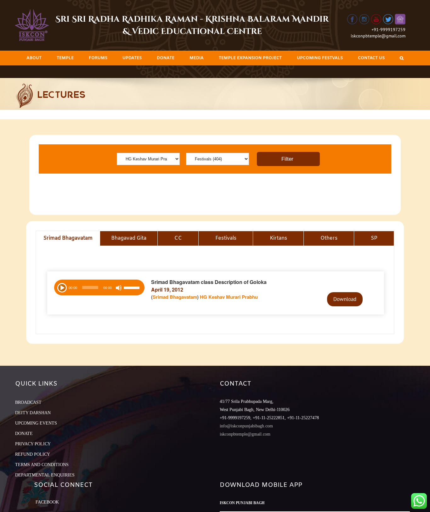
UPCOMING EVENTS (36, 423)
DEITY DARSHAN (33, 412)
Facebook (47, 502)
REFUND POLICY (32, 454)
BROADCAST (28, 402)
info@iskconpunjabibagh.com (246, 426)
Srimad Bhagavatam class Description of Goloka (209, 282)
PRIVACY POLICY (33, 444)
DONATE (24, 433)
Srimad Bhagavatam (175, 296)
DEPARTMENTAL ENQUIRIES (45, 475)
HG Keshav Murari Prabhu (229, 296)
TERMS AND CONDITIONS (42, 464)
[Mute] (119, 288)
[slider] (132, 288)
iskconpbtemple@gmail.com (378, 36)
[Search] (401, 58)
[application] (99, 287)
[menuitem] (34, 58)
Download (344, 299)
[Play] (61, 287)
